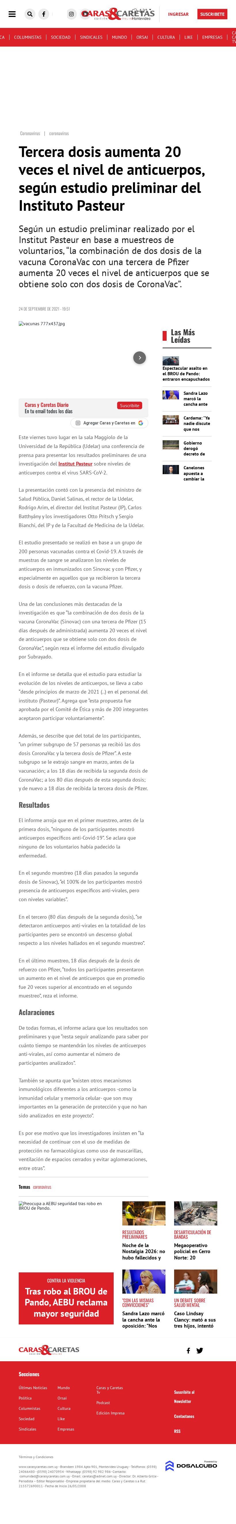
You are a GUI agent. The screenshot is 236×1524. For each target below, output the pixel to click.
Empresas (212, 37)
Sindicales (91, 37)
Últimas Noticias (33, 1387)
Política (25, 1398)
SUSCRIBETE (212, 14)
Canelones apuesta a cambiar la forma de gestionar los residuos (197, 481)
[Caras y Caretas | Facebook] (43, 14)
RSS (177, 1431)
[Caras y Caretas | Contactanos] (210, 1349)
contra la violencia (66, 1280)
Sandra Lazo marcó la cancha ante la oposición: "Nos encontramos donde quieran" (143, 1325)
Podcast (103, 1402)
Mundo (119, 37)
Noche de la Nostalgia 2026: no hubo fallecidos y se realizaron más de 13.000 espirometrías (143, 1261)
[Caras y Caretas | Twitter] (199, 1350)
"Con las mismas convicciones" (138, 1302)
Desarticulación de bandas (192, 1234)
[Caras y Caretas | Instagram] (71, 14)
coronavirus (42, 1186)
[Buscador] (29, 14)
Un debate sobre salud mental (189, 1302)
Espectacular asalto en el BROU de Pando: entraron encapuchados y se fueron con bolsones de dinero (186, 379)
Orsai (142, 37)
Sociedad (61, 37)
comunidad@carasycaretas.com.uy (45, 1476)
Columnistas (27, 37)
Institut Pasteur (75, 463)
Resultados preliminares (134, 1234)
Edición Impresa (110, 1413)
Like (188, 37)
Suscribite (129, 405)
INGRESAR (178, 14)
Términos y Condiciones (36, 1457)
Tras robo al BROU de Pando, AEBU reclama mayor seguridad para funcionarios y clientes (66, 1313)
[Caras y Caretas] (49, 1355)
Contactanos (184, 1416)
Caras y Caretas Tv (109, 1390)
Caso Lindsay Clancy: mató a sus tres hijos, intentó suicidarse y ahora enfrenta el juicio (195, 1325)
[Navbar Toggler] (16, 14)
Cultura (166, 37)
